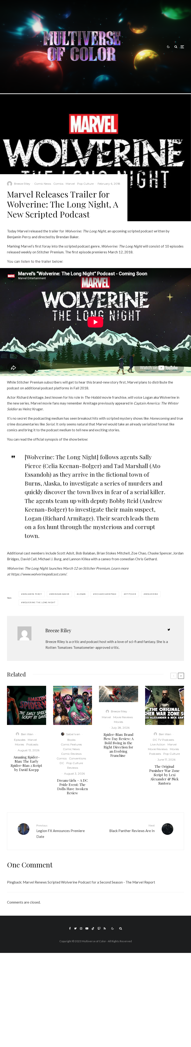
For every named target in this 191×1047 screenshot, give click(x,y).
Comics (58, 183)
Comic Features (71, 744)
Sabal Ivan (73, 734)
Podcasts (32, 744)
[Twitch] (99, 928)
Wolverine (151, 594)
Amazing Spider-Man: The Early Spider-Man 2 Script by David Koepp (26, 763)
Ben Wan (27, 734)
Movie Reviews (123, 717)
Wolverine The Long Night (39, 602)
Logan (82, 594)
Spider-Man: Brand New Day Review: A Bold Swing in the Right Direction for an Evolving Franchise (118, 745)
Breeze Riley (22, 183)
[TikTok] (93, 928)
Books (71, 739)
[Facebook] (70, 928)
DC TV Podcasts (163, 739)
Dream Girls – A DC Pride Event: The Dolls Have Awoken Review (72, 786)
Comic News (42, 183)
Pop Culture (85, 183)
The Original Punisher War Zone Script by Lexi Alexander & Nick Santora (164, 774)
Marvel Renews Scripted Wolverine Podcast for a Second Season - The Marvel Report (89, 882)
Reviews (72, 767)
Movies (19, 744)
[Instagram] (81, 928)
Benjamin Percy (32, 594)
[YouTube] (87, 928)
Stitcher (130, 594)
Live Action (157, 744)
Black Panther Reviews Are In (132, 828)
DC (62, 763)
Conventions (77, 758)
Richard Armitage (105, 594)
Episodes (19, 739)
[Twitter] (75, 928)
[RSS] (104, 928)
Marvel (70, 183)
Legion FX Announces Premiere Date (60, 831)
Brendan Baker (60, 594)
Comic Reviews (71, 753)
